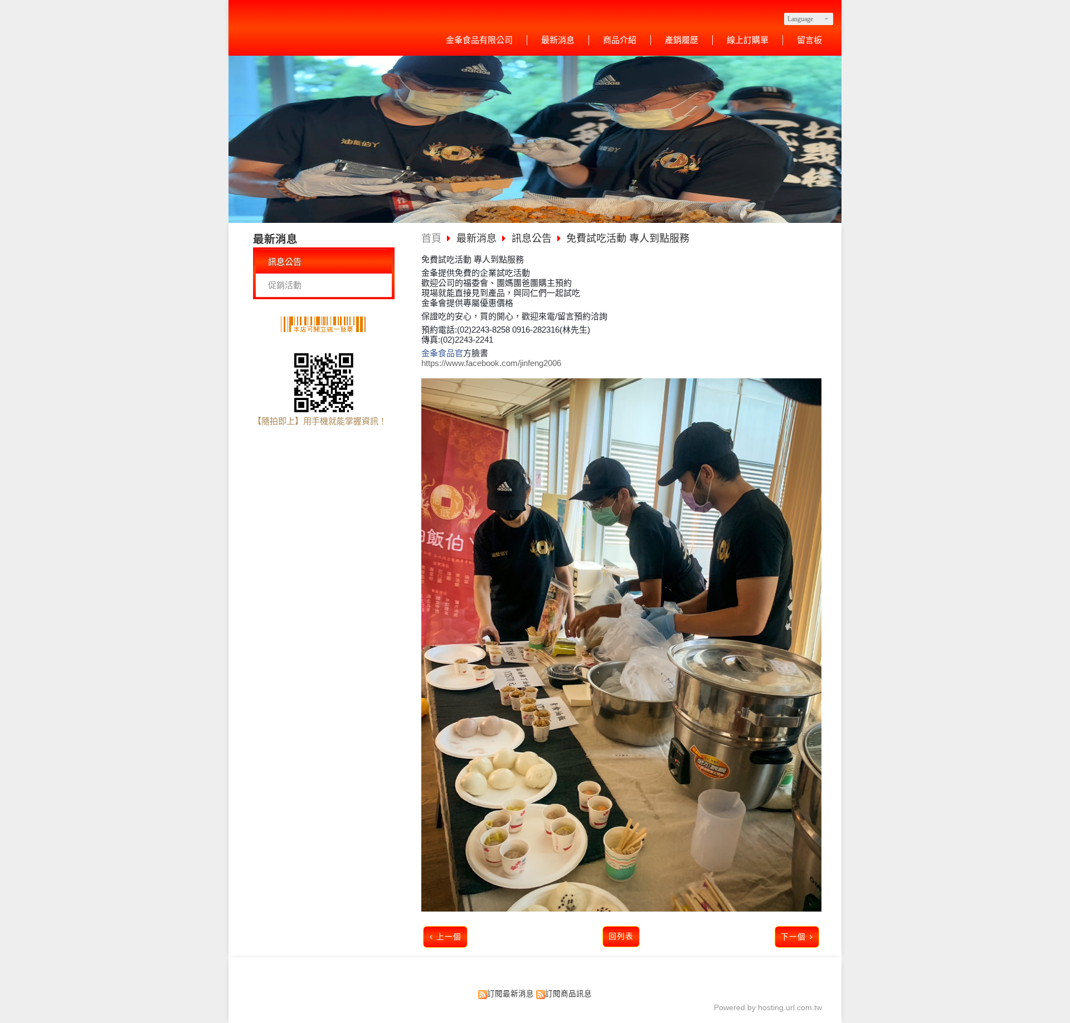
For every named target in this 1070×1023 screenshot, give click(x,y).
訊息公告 (284, 261)
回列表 (621, 936)
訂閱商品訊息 (568, 994)
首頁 (431, 238)
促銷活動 (284, 285)
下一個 (793, 937)
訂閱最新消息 (510, 994)
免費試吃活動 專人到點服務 (627, 238)
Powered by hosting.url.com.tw (768, 1007)
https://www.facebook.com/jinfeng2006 (491, 363)
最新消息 (477, 238)
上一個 (448, 937)
